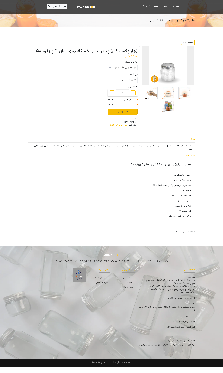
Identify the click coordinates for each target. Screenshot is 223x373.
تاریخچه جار (128, 278)
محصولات (176, 6)
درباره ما (129, 282)
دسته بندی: (133, 125)
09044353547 (169, 345)
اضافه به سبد (122, 111)
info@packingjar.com (148, 345)
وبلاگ (166, 6)
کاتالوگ (156, 6)
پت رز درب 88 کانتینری (118, 125)
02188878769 (185, 345)
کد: (136, 122)
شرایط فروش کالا (100, 278)
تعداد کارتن (133, 86)
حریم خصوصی (101, 282)
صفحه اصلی (189, 6)
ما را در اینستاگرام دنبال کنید (180, 341)
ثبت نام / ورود (188, 42)
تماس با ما (146, 6)
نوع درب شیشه (131, 62)
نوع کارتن (133, 74)
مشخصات (190, 155)
